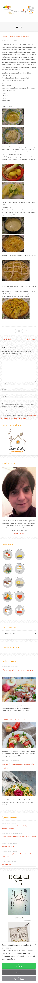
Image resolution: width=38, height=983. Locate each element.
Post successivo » (31, 339)
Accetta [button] (19, 966)
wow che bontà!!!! (7, 864)
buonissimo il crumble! (8, 846)
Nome (4, 384)
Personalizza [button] (19, 979)
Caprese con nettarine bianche (13, 719)
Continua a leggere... (19, 534)
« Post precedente (7, 339)
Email (4, 390)
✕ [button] (35, 944)
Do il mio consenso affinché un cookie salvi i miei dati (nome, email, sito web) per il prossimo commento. (18, 405)
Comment (4, 357)
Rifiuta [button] (18, 973)
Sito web (4, 396)
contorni (16, 40)
